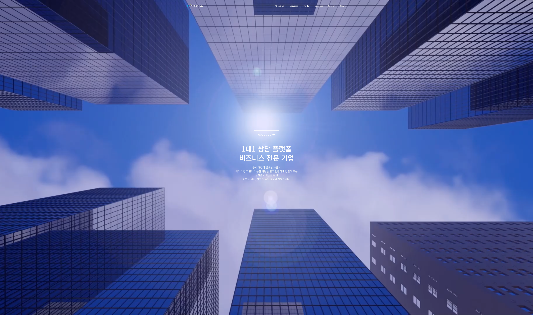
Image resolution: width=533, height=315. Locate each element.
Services (294, 5)
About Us (279, 5)
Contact (319, 5)
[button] (266, 134)
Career (331, 5)
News (343, 5)
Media (306, 5)
